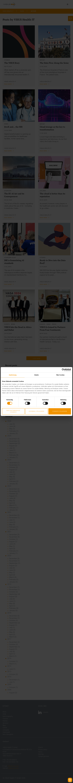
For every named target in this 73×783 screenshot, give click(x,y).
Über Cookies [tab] (60, 375)
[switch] (27, 403)
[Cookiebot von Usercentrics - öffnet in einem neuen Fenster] (63, 369)
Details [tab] (36, 375)
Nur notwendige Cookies (13, 411)
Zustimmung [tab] (12, 375)
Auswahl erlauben (36, 411)
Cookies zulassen (59, 411)
